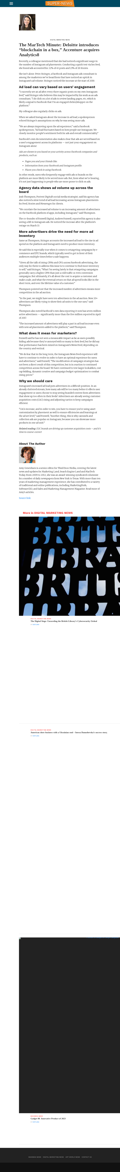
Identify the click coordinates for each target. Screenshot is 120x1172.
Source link (25, 498)
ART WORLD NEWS (73, 1157)
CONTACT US (87, 1157)
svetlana (36, 624)
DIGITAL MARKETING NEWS (53, 1157)
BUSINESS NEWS (34, 1157)
